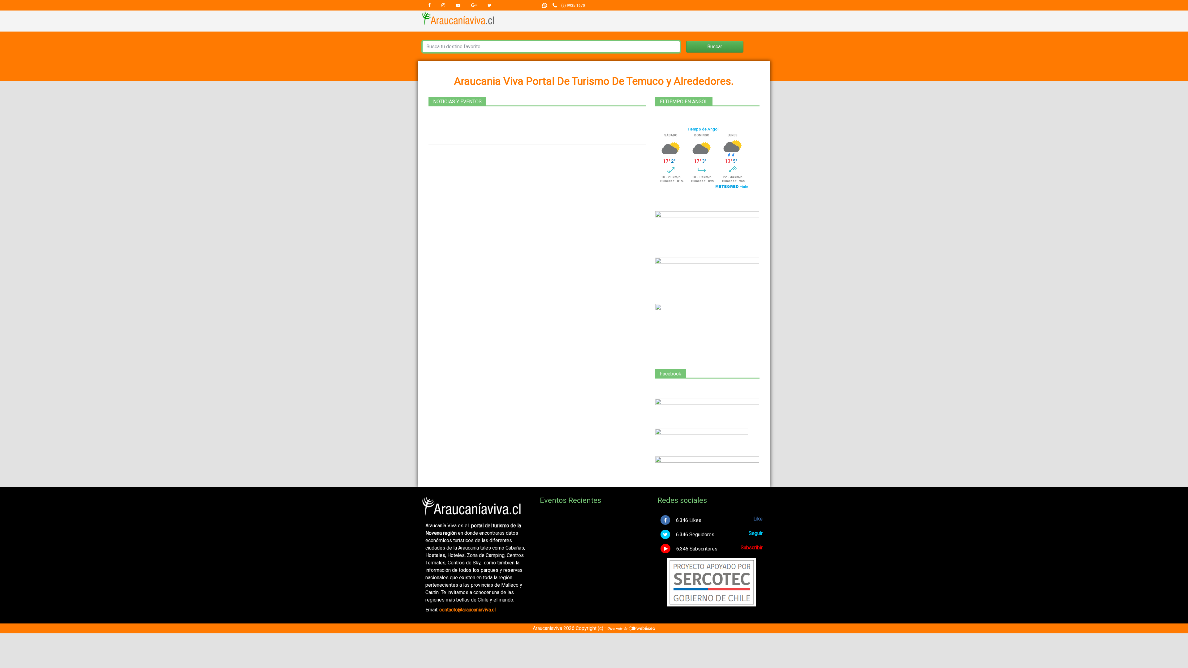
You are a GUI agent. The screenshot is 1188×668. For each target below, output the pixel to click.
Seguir (756, 533)
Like (758, 519)
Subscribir (752, 547)
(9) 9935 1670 (573, 5)
